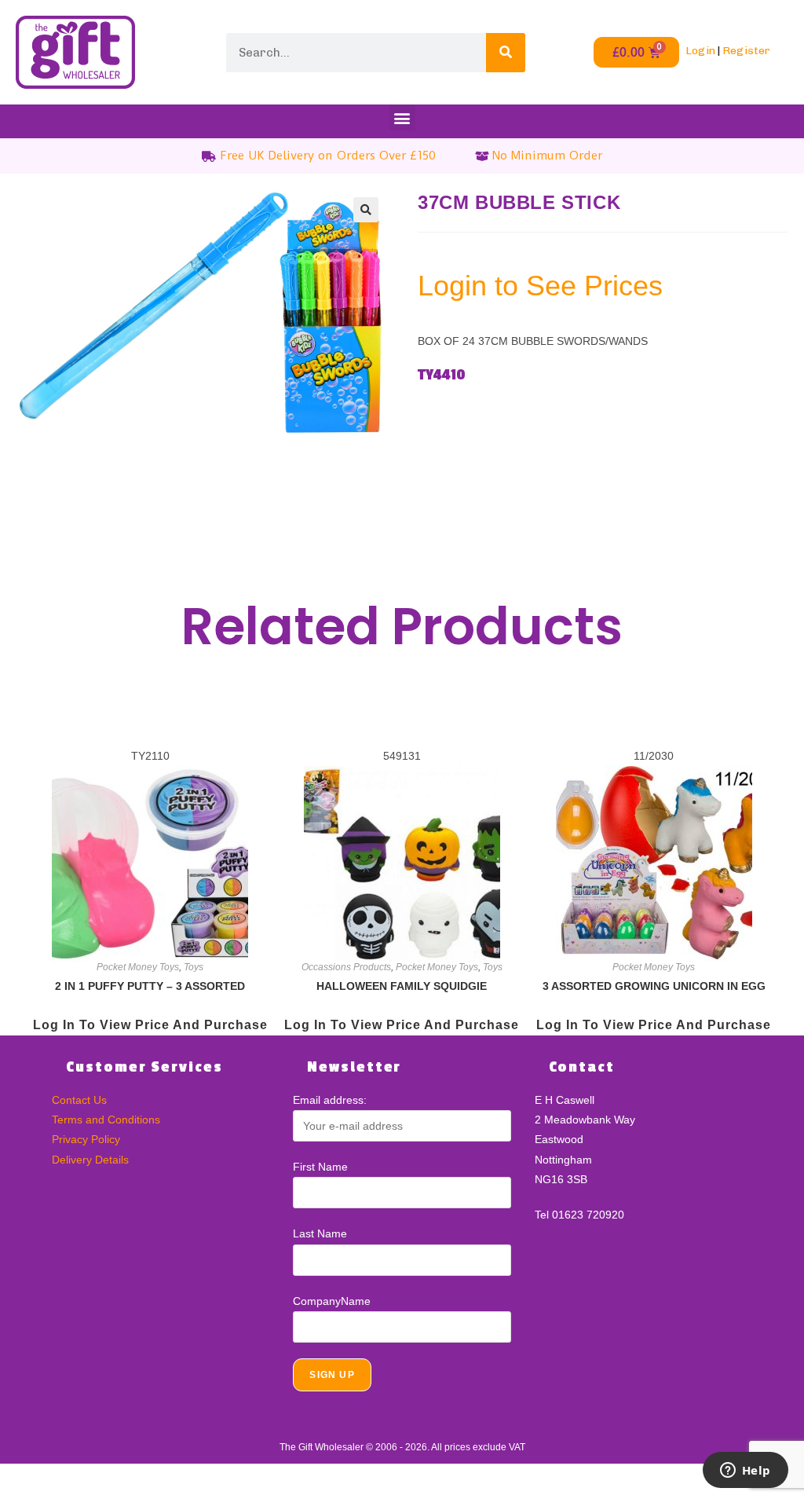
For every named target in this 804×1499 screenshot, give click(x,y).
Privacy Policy (86, 1139)
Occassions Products (346, 967)
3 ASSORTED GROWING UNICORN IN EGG (654, 986)
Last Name (320, 1233)
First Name (320, 1166)
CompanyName (332, 1301)
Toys (193, 967)
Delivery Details (90, 1159)
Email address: (330, 1100)
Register (746, 50)
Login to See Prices (540, 285)
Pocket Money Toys (138, 967)
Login (700, 50)
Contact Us (79, 1100)
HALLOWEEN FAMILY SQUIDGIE (401, 986)
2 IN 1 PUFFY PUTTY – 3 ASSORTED (150, 986)
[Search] (505, 52)
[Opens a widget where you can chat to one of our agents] (745, 1471)
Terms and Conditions (106, 1119)
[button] (402, 117)
